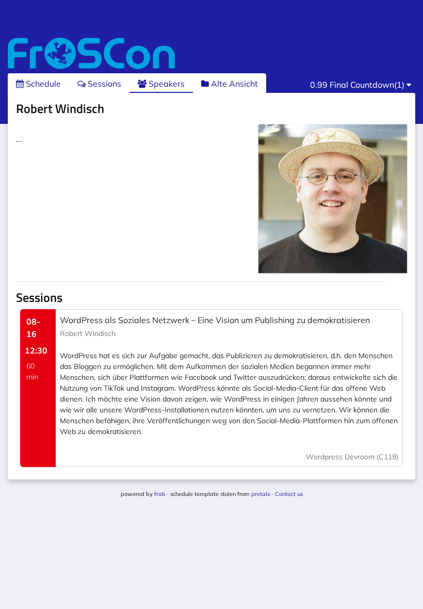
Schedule (42, 83)
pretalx (260, 494)
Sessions (103, 83)
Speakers (166, 83)
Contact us (289, 494)
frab (160, 494)
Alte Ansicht (233, 83)
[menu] (360, 84)
